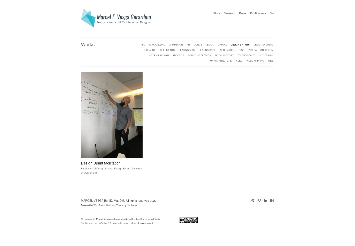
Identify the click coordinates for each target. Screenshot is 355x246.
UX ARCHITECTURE (221, 60)
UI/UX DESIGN (265, 55)
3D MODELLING (157, 44)
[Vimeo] (259, 200)
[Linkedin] (265, 200)
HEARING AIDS (187, 49)
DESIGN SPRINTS (240, 44)
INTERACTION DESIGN (260, 49)
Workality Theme (114, 205)
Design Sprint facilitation (101, 163)
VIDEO (238, 60)
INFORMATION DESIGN (231, 49)
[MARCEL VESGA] (116, 26)
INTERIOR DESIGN (159, 55)
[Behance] (272, 200)
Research (229, 13)
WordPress (99, 205)
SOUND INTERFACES (199, 55)
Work (216, 13)
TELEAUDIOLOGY (224, 55)
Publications (258, 13)
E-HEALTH (149, 49)
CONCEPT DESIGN (204, 44)
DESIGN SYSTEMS (263, 44)
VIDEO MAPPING (255, 60)
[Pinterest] (252, 200)
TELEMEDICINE (245, 55)
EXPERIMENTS (167, 49)
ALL (143, 44)
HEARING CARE (207, 49)
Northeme (132, 205)
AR (188, 44)
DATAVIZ (222, 44)
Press (242, 13)
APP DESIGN (176, 44)
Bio (272, 13)
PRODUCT (178, 55)
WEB (270, 60)
